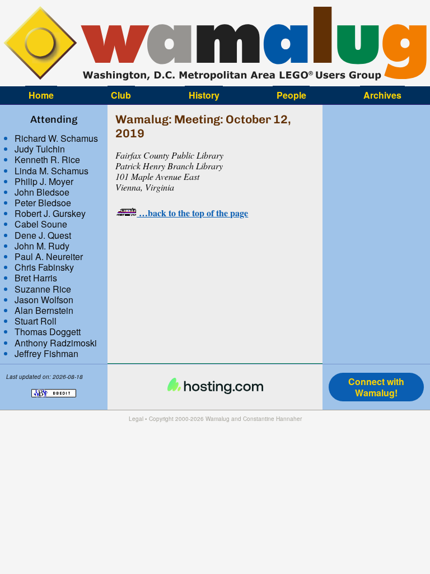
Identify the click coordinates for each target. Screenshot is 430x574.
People (291, 95)
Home (41, 95)
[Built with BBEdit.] (53, 402)
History (204, 95)
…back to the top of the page (192, 212)
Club (121, 95)
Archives (382, 95)
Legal (136, 419)
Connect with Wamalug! (376, 387)
